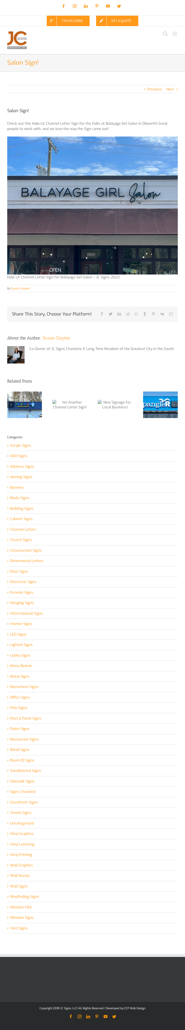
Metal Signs (20, 676)
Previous (154, 89)
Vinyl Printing (21, 854)
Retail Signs (19, 749)
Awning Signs (21, 476)
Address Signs (22, 466)
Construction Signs (26, 550)
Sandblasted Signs (25, 770)
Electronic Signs (23, 581)
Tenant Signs (21, 812)
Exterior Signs (21, 592)
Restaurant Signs (24, 739)
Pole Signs (18, 707)
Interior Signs (21, 623)
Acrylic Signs (20, 445)
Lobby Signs (20, 655)
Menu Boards (21, 665)
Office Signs (20, 697)
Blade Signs (19, 497)
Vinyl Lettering (22, 844)
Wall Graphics (21, 865)
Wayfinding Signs (24, 896)
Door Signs (19, 571)
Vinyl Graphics (22, 833)
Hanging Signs (22, 602)
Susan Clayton (20, 288)
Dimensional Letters (27, 560)
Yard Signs (19, 928)
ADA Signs (18, 455)
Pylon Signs (20, 728)
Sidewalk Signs (22, 781)
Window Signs (22, 917)
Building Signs (21, 508)
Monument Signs (24, 686)
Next (170, 89)
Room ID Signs (22, 760)
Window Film (21, 907)
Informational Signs (26, 613)
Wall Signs (19, 886)
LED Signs (18, 634)
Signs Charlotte (23, 791)
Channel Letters (23, 529)
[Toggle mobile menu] (175, 33)
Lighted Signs (21, 644)
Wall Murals (20, 875)
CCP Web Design (134, 1008)
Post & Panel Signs (25, 718)
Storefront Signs (24, 802)
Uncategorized (22, 823)
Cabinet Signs (21, 518)
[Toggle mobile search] (165, 33)
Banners (17, 487)
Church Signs (21, 539)
